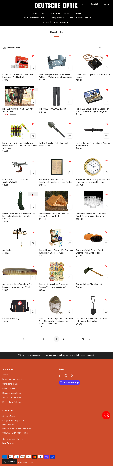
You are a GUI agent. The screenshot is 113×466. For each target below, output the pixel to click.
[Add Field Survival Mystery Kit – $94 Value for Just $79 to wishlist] (33, 90)
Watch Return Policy (11, 397)
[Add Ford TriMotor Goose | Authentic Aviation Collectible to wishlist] (33, 161)
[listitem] (56, 355)
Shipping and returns (11, 393)
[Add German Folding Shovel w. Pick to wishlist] (106, 265)
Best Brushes (8, 443)
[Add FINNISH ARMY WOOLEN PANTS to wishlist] (70, 90)
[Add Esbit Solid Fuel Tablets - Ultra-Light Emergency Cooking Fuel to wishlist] (33, 56)
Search (106, 4)
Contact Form (8, 416)
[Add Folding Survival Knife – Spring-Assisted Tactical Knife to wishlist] (106, 124)
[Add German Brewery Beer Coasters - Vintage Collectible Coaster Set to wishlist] (70, 265)
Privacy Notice (8, 388)
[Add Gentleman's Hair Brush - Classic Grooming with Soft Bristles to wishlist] (106, 231)
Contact (77, 13)
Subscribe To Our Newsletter (56, 22)
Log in (84, 4)
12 (83, 339)
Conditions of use (10, 384)
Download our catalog (12, 379)
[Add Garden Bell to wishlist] (33, 231)
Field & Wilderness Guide (33, 18)
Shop (44, 13)
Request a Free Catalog (80, 18)
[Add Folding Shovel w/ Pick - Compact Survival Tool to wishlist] (70, 124)
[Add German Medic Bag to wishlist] (33, 299)
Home (34, 13)
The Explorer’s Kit (57, 18)
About (67, 13)
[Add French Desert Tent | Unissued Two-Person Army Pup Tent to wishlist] (70, 195)
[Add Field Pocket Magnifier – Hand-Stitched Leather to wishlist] (106, 56)
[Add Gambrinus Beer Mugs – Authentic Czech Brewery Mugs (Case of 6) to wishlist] (106, 195)
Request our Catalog (11, 402)
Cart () (94, 4)
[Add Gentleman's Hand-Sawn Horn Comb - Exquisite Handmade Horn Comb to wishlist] (33, 265)
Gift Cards (55, 13)
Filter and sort (13, 48)
